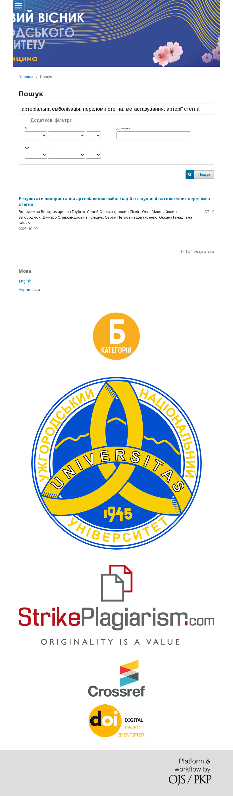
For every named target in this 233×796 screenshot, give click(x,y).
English (25, 281)
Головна (26, 76)
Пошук (204, 174)
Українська (29, 289)
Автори (123, 128)
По (27, 147)
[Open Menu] (18, 5)
